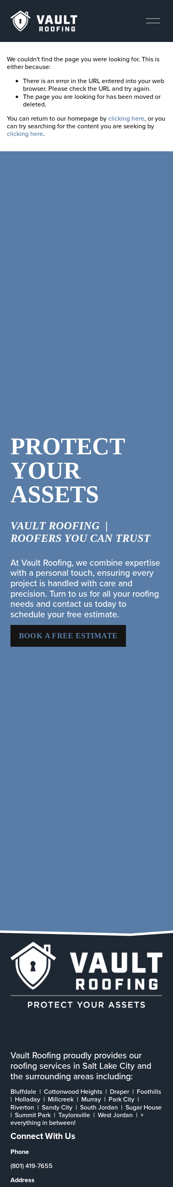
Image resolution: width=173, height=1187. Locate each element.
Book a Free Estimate (68, 635)
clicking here (126, 118)
